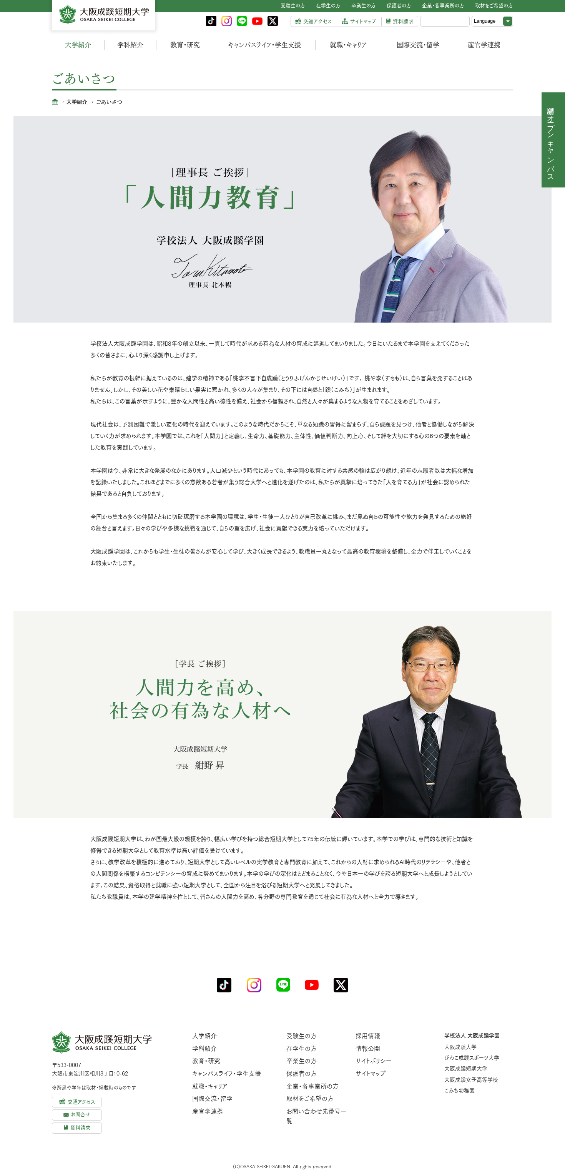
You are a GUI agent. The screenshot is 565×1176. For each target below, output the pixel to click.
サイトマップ (371, 1074)
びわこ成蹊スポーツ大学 (471, 1058)
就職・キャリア (348, 45)
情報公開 (368, 1049)
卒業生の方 (301, 1061)
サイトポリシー (374, 1061)
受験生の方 (301, 1036)
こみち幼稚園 (459, 1090)
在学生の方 (301, 1049)
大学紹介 (78, 45)
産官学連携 (484, 45)
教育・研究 (185, 45)
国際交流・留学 (418, 45)
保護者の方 (301, 1074)
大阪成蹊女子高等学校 (471, 1079)
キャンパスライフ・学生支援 (264, 45)
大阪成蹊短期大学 (465, 1068)
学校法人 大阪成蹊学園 (472, 1035)
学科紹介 (130, 45)
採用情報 (368, 1036)
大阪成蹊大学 (460, 1047)
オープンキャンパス (551, 144)
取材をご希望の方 (310, 1099)
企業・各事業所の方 (312, 1086)
